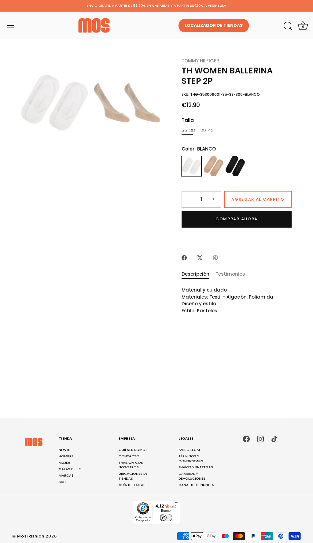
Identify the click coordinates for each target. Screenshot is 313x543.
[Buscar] (288, 26)
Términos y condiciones (191, 458)
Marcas (66, 475)
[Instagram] (260, 438)
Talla (188, 120)
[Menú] (10, 25)
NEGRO (235, 166)
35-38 (188, 130)
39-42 (207, 130)
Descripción (195, 274)
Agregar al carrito (257, 199)
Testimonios (230, 274)
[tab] (198, 274)
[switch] (166, 517)
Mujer (64, 462)
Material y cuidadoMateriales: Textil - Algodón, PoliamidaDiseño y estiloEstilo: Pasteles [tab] (227, 300)
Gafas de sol (71, 469)
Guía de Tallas (132, 484)
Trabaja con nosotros (131, 465)
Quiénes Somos (133, 449)
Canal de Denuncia (196, 484)
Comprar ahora (236, 219)
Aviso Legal (190, 449)
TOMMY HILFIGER (200, 61)
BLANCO (191, 166)
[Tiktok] (274, 438)
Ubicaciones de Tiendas (133, 476)
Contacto (129, 456)
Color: (199, 149)
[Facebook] (246, 438)
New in (65, 449)
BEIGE (213, 166)
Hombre (66, 456)
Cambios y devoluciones (192, 476)
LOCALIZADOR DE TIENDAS (214, 25)
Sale (63, 481)
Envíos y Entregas (196, 467)
